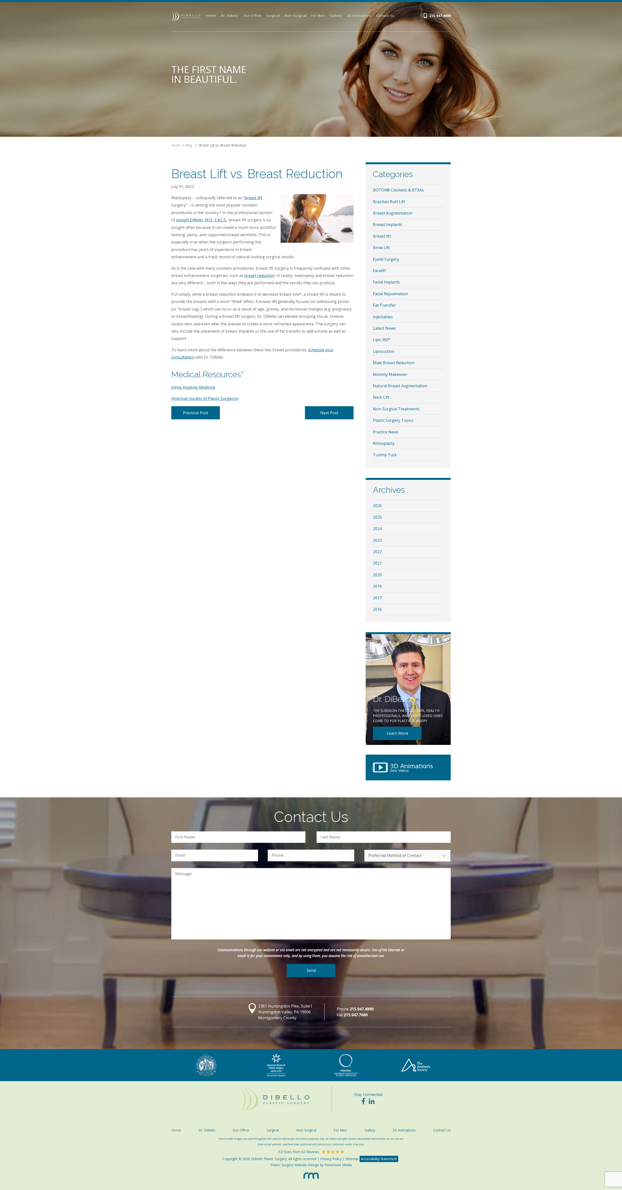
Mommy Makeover (390, 374)
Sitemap (352, 1158)
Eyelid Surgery (386, 259)
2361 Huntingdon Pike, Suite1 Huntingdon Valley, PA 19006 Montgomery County (285, 1011)
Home (211, 15)
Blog (188, 145)
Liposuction (383, 351)
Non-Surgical (295, 15)
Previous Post (195, 412)
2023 (377, 540)
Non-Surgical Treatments (396, 409)
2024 (377, 528)
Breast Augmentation (392, 213)
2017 (377, 598)
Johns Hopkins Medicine (193, 387)
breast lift (253, 197)
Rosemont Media (338, 1165)
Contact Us (385, 15)
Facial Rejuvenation (390, 293)
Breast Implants (387, 224)
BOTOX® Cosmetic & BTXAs (398, 190)
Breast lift (382, 236)
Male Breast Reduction (393, 362)
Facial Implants (386, 282)
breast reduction (259, 275)
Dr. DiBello (230, 15)
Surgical (273, 15)
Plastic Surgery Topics (393, 420)
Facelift (379, 270)
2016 (377, 609)
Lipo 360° (381, 339)
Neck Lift (381, 397)
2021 (377, 563)
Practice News (385, 432)
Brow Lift (381, 247)
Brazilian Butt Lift (389, 201)
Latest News (384, 328)
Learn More (397, 733)
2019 (377, 586)
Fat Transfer (384, 305)
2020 (377, 575)
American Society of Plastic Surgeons (204, 398)
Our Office (252, 15)
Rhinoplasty (384, 443)
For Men (318, 15)
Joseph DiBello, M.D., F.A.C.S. (201, 220)
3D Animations (359, 15)
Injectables (383, 316)
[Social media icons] (363, 1102)
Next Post (329, 412)
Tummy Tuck (385, 454)
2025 (377, 517)
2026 (377, 505)
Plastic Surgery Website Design (294, 1165)
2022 (377, 551)
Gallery (336, 15)
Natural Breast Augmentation (400, 385)
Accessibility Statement (379, 1158)
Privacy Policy (331, 1158)
